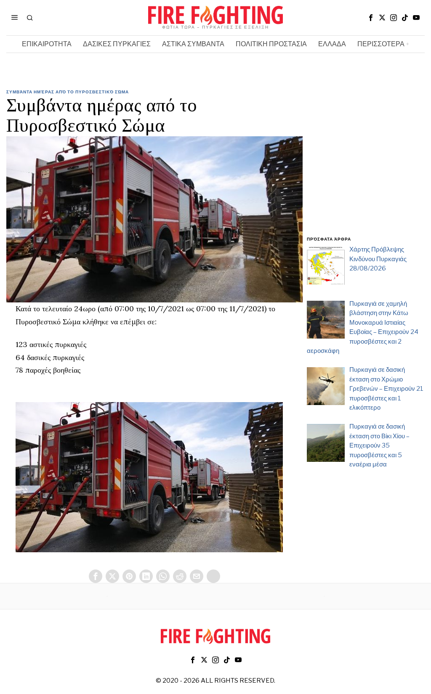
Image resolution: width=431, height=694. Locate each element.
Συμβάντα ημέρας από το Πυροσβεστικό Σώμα (67, 91)
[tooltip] (371, 18)
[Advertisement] (366, 167)
